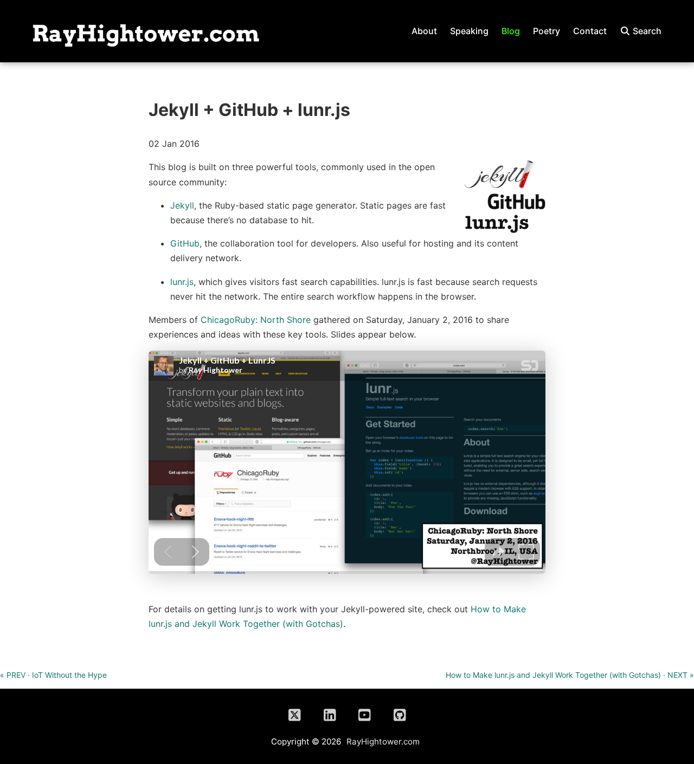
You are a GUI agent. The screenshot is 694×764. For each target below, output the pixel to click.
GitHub (185, 243)
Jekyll (182, 205)
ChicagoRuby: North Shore (256, 319)
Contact (590, 30)
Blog (511, 30)
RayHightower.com (383, 741)
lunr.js (182, 281)
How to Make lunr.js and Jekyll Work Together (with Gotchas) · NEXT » (570, 674)
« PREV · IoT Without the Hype (53, 674)
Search (646, 30)
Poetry (546, 30)
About (424, 30)
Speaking (469, 30)
